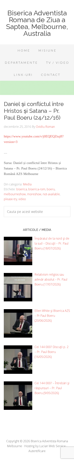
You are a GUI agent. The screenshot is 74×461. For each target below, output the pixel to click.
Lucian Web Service (52, 446)
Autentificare (37, 451)
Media (27, 184)
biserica (21, 189)
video (22, 199)
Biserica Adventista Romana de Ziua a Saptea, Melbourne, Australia (37, 23)
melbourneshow (15, 194)
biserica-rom (36, 189)
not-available (51, 194)
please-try (10, 199)
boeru (51, 189)
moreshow (34, 194)
